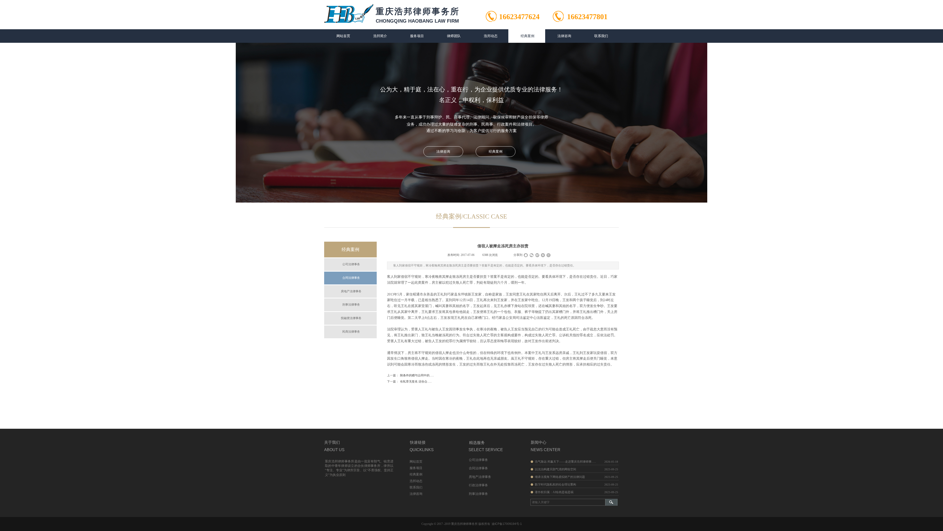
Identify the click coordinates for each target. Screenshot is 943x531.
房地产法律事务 (351, 291)
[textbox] (567, 502)
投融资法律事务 (351, 318)
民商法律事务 (351, 331)
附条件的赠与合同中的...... (410, 375)
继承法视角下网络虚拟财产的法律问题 (560, 477)
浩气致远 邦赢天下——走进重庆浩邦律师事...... (565, 461)
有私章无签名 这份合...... (409, 381)
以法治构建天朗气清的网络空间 (555, 469)
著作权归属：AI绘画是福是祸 (554, 492)
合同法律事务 (351, 278)
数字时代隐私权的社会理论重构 (555, 484)
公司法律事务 (351, 264)
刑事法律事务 (351, 304)
